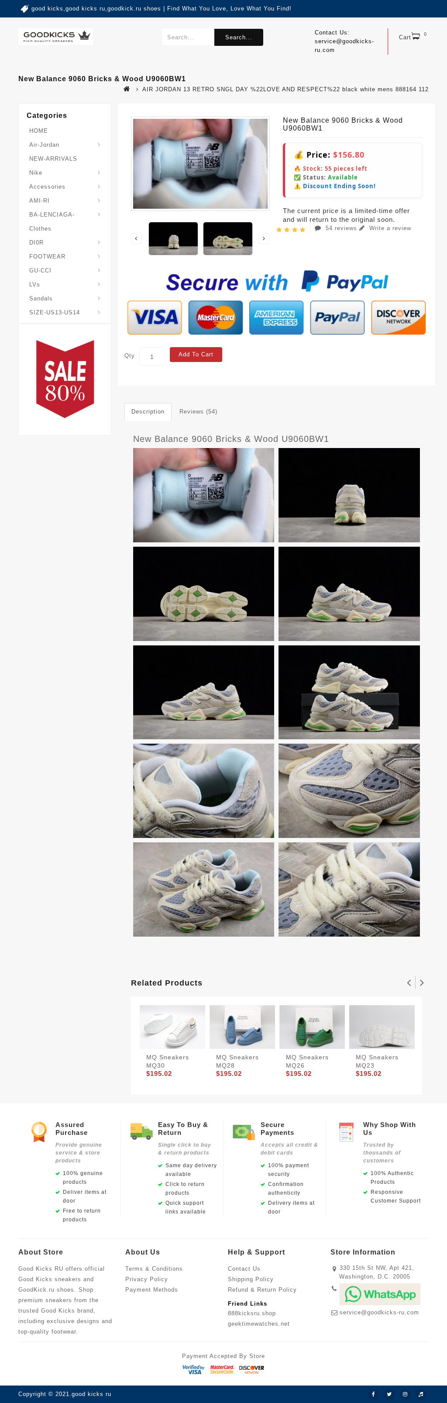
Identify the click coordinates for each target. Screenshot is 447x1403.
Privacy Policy (146, 1279)
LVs (34, 284)
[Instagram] (405, 1394)
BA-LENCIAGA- (52, 214)
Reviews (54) (198, 411)
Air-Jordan (44, 144)
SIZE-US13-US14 (54, 312)
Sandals (41, 298)
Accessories (47, 186)
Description (148, 411)
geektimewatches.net (259, 1323)
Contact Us (244, 1268)
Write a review (389, 228)
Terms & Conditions (154, 1268)
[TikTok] (420, 1394)
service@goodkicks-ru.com (379, 1312)
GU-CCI (40, 270)
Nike (35, 172)
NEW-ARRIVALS (53, 158)
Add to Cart (196, 354)
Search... (238, 37)
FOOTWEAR (47, 256)
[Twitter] (389, 1394)
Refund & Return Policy (262, 1289)
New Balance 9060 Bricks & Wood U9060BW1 (231, 439)
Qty (129, 355)
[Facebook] (373, 1394)
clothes (40, 228)
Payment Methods (151, 1289)
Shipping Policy (251, 1279)
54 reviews (341, 228)
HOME (38, 131)
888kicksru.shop (252, 1313)
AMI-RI (39, 200)
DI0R (36, 242)
